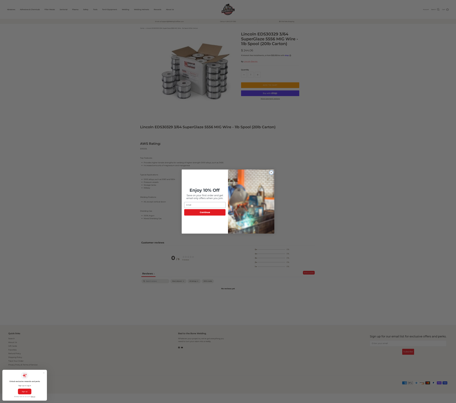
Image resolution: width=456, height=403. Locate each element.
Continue (205, 212)
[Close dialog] (271, 172)
